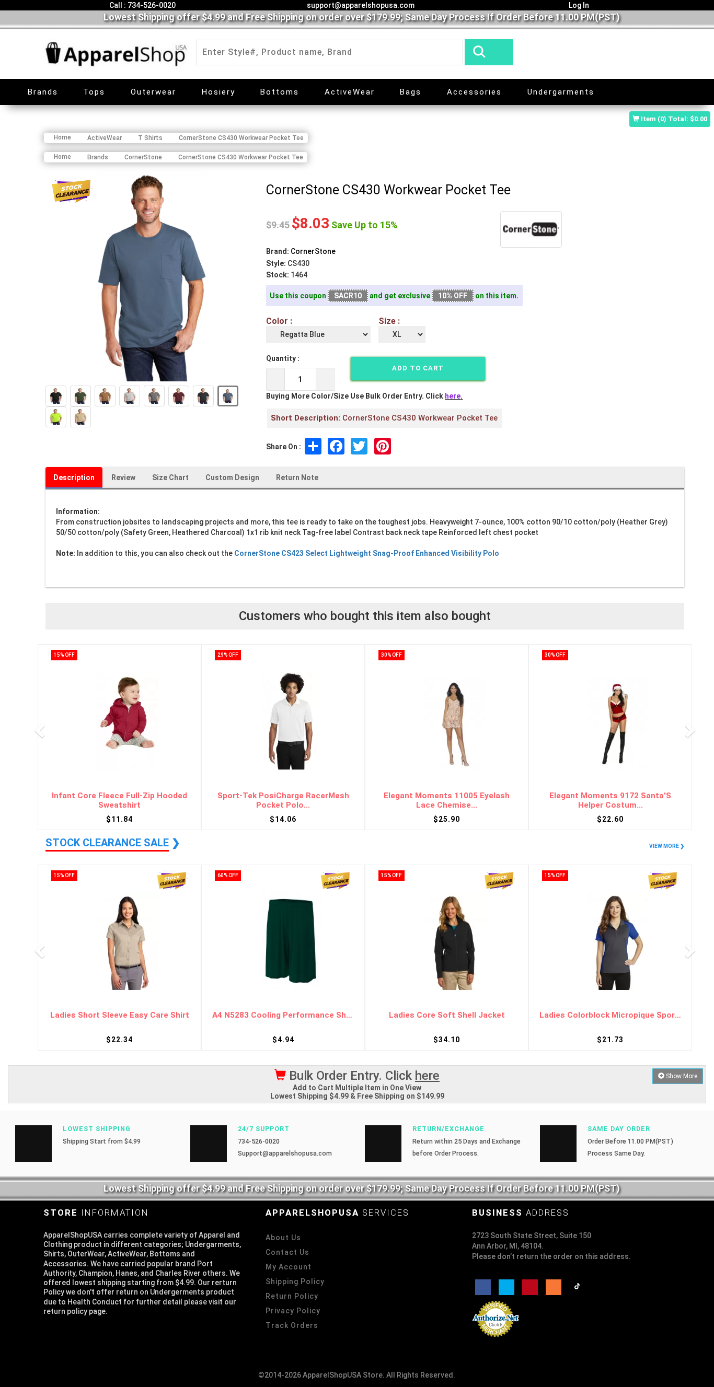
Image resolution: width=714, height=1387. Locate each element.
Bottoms (279, 92)
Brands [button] (43, 92)
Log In (578, 5)
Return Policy (292, 1296)
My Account (289, 1267)
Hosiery (218, 92)
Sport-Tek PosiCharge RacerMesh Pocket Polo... (283, 800)
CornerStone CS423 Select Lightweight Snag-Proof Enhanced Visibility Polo (366, 553)
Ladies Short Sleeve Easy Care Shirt (119, 1015)
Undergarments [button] (560, 92)
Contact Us (287, 1252)
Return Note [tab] (297, 477)
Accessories (474, 92)
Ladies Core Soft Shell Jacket (447, 1015)
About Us (283, 1237)
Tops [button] (94, 92)
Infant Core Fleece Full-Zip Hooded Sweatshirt (119, 800)
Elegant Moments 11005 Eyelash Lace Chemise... (447, 800)
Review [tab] (123, 477)
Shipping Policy (295, 1281)
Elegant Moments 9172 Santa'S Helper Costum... (610, 800)
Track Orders (292, 1325)
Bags (410, 92)
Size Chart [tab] (170, 477)
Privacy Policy (293, 1311)
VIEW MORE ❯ (666, 846)
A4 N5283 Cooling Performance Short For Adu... (283, 1015)
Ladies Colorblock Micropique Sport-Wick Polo (610, 1015)
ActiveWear (350, 92)
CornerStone (313, 251)
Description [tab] (74, 477)
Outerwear (153, 92)
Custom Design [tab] (232, 477)
